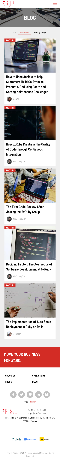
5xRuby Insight (40, 32)
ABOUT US (10, 375)
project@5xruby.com (39, 413)
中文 (26, 402)
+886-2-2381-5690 (38, 409)
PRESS (8, 381)
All (14, 32)
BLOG (35, 381)
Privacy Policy (12, 452)
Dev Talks (24, 32)
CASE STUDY (38, 375)
